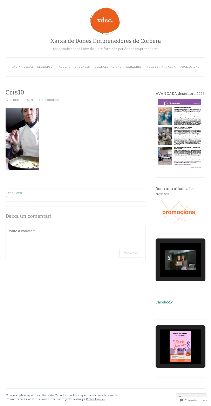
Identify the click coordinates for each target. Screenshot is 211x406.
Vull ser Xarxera (161, 66)
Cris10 (14, 194)
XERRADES (45, 66)
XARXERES (134, 66)
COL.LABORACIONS (108, 66)
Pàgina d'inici (22, 66)
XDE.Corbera (49, 100)
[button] (171, 265)
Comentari (131, 253)
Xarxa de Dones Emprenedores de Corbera (105, 40)
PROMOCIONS (189, 66)
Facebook (164, 302)
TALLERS (63, 66)
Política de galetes (95, 399)
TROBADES (82, 66)
